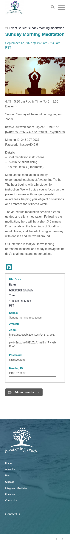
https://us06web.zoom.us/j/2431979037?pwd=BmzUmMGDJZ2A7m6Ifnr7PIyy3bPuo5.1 (32, 340)
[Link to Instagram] (62, 539)
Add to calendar (24, 392)
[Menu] (60, 7)
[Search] (51, 7)
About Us (10, 469)
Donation (10, 494)
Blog (7, 475)
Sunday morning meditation (25, 317)
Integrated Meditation (16, 488)
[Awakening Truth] (29, 7)
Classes (9, 482)
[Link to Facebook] (56, 539)
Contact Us (11, 500)
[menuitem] (51, 7)
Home (8, 463)
